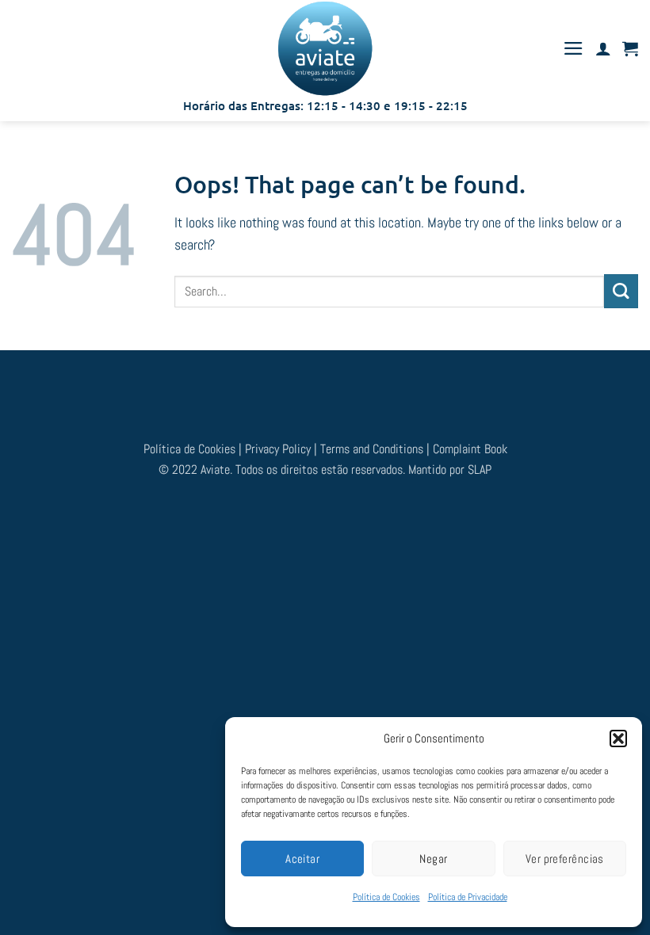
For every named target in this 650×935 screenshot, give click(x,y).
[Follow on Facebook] (283, 387)
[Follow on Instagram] (310, 387)
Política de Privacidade (467, 897)
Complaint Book (470, 449)
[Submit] (621, 291)
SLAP (479, 469)
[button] (618, 738)
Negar (433, 858)
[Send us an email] (339, 387)
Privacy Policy (278, 449)
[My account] (603, 48)
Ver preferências (565, 858)
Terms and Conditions (373, 449)
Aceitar (302, 858)
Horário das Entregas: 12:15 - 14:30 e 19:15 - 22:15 (325, 105)
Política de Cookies (386, 897)
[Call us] (367, 387)
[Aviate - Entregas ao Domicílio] (325, 48)
